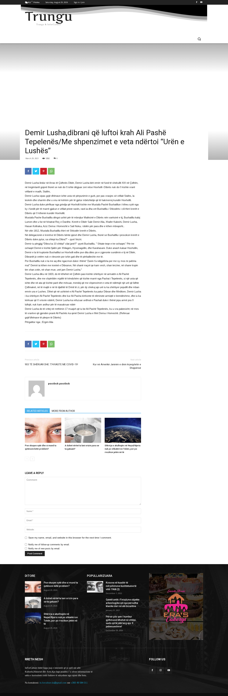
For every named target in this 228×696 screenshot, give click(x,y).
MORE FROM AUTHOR (63, 411)
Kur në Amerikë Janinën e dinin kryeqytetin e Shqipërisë (117, 366)
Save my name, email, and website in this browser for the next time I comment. (70, 537)
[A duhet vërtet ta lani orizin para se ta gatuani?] (83, 430)
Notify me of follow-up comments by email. (49, 544)
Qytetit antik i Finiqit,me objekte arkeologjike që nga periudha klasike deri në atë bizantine (122, 602)
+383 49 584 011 (79, 683)
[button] (199, 39)
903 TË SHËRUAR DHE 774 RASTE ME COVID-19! (51, 364)
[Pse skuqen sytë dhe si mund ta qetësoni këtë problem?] (43, 430)
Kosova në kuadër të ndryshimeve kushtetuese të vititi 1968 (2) (121, 585)
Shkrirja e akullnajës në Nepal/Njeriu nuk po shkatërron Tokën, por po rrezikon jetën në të (122, 448)
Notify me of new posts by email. (44, 548)
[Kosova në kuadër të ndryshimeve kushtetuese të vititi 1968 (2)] (95, 586)
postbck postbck (59, 383)
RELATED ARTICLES (37, 411)
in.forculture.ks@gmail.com (53, 683)
